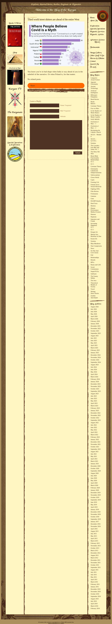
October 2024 (95, 360)
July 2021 (94, 454)
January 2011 (95, 587)
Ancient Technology (94, 87)
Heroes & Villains (97, 58)
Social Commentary (47, 90)
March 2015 (94, 541)
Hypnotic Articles (97, 35)
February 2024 (95, 379)
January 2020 (95, 490)
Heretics (93, 206)
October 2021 (95, 447)
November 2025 (96, 328)
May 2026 (94, 314)
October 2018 (95, 517)
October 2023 (95, 389)
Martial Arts (94, 234)
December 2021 (95, 442)
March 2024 (94, 377)
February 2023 (95, 408)
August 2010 (95, 599)
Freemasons (94, 194)
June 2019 (94, 502)
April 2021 (94, 459)
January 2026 (95, 324)
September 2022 (96, 420)
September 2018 (96, 519)
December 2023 (95, 384)
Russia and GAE (96, 265)
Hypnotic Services (97, 32)
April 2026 (94, 316)
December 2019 (95, 492)
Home (92, 18)
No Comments (32, 17)
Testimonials (95, 47)
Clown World (95, 177)
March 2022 (94, 435)
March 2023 (94, 406)
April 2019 (94, 507)
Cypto (92, 180)
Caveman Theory (96, 106)
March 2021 (94, 461)
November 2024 (96, 357)
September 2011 (96, 567)
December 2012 (95, 553)
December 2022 (95, 413)
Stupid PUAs (95, 271)
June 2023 (94, 398)
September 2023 (96, 391)
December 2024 (95, 355)
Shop (15, 53)
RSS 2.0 (55, 90)
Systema (93, 143)
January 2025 (95, 352)
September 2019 (96, 500)
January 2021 (95, 463)
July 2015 (94, 533)
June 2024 (94, 369)
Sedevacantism (95, 175)
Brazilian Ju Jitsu (96, 236)
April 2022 (94, 432)
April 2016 (94, 529)
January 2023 (95, 410)
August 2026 (95, 307)
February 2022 (95, 437)
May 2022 (94, 430)
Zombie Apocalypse (94, 297)
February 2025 (95, 350)
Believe (93, 103)
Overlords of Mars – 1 (95, 123)
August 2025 (95, 336)
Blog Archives (95, 304)
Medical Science (96, 212)
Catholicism (94, 171)
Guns (92, 198)
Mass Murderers (96, 243)
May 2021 (94, 456)
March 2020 (94, 485)
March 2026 (94, 319)
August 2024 (95, 365)
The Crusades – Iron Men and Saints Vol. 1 (95, 147)
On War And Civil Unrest (94, 252)
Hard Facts (94, 203)
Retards (93, 260)
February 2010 (95, 608)
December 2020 (95, 466)
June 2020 (94, 478)
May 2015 (94, 536)
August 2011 (94, 570)
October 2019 (95, 497)
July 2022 (94, 425)
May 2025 (94, 343)
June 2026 (94, 311)
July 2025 (94, 338)
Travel (93, 289)
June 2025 (94, 340)
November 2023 (96, 386)
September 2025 (96, 333)
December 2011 (95, 560)
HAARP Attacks (96, 201)
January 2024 (95, 381)
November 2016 (96, 526)
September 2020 (96, 471)
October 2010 (95, 594)
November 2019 (96, 495)
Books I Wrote (14, 23)
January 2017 (95, 521)
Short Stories (95, 293)
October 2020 (95, 468)
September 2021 (96, 449)
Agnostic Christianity (94, 83)
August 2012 (95, 555)
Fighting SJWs (95, 189)
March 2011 (94, 582)
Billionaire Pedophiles (94, 96)
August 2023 (95, 393)
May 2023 (94, 401)
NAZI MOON (95, 119)
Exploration (94, 26)
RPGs (92, 262)
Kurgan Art (94, 232)
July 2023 (94, 396)
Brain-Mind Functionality (95, 157)
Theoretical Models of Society (94, 285)
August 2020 (95, 473)
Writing (93, 291)
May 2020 (94, 480)
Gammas (93, 196)
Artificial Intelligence (94, 91)
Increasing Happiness (94, 224)
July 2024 (94, 367)
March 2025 (94, 348)
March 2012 (94, 558)
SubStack (93, 274)
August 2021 (95, 451)
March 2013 (94, 550)
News (92, 248)
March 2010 (94, 606)
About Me (94, 21)
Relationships (95, 160)
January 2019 (95, 509)
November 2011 (96, 562)
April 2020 (94, 483)
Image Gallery (96, 53)
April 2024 (94, 374)
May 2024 (94, 372)
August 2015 (95, 531)
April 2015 (94, 538)
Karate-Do (94, 239)
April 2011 (94, 579)
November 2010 (96, 591)
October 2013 (95, 548)
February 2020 (95, 488)
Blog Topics (95, 75)
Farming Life (95, 182)
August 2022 (95, 422)
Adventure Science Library (97, 41)
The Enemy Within (94, 277)
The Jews (93, 280)
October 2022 (95, 418)
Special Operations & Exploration (14, 144)
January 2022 (95, 439)
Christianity (94, 169)
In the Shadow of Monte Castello (96, 116)
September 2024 (96, 362)
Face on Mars (95, 108)
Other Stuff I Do (97, 56)
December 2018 (95, 512)
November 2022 (96, 415)
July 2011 (94, 572)
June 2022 (94, 427)
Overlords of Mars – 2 (95, 127)
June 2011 (94, 575)
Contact (93, 61)
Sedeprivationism (96, 172)
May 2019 (94, 505)
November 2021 (96, 444)
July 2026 (94, 309)
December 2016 (95, 524)
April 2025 (94, 345)
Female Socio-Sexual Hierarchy (96, 185)
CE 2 (92, 161)
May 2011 (94, 577)
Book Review (95, 99)
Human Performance (95, 209)
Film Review (95, 191)
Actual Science (95, 80)
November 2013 (96, 546)
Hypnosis (93, 217)
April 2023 (94, 403)
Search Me (94, 64)
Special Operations (97, 29)
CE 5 (92, 229)
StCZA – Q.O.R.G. (94, 140)
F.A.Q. (93, 67)
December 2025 (95, 326)
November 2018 (96, 514)
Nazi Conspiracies (96, 246)
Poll (92, 255)
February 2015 (95, 543)
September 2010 (96, 596)
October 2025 (95, 331)
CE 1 (92, 227)
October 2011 (95, 565)
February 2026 (95, 321)
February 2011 (95, 584)
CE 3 (92, 164)
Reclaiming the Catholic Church (96, 131)
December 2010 (95, 589)
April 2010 (94, 603)
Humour (93, 214)
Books (92, 102)
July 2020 (94, 476)
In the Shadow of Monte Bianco (96, 112)
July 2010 (94, 601)
